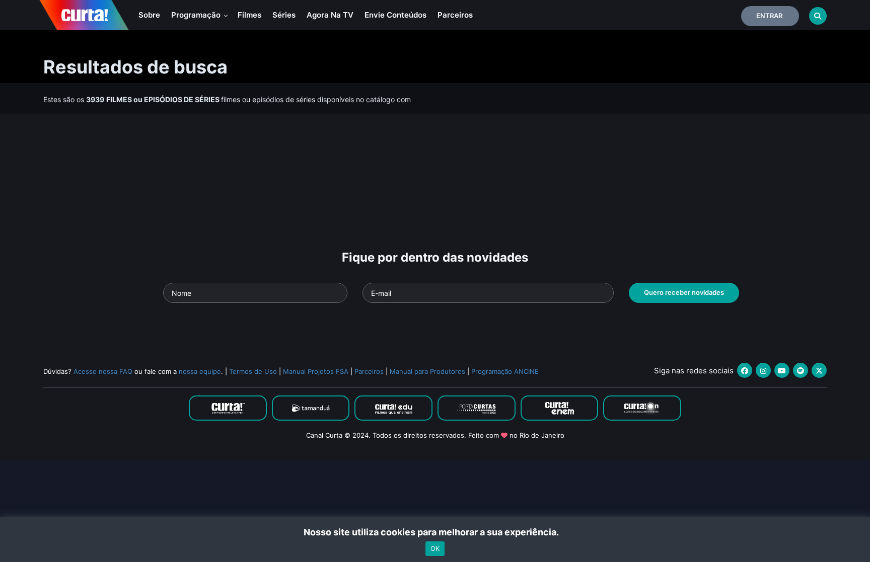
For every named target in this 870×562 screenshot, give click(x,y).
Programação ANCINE (505, 371)
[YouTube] (781, 370)
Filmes (249, 15)
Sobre (149, 15)
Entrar (769, 16)
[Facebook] (744, 370)
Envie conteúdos (395, 15)
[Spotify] (800, 370)
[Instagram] (763, 370)
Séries (284, 15)
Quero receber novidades (684, 292)
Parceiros (455, 15)
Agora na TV (330, 15)
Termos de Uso (253, 371)
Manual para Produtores (427, 371)
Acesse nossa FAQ (103, 371)
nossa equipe (200, 371)
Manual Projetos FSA (315, 371)
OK (435, 548)
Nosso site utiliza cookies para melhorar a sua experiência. (435, 532)
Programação (197, 15)
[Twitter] (819, 370)
